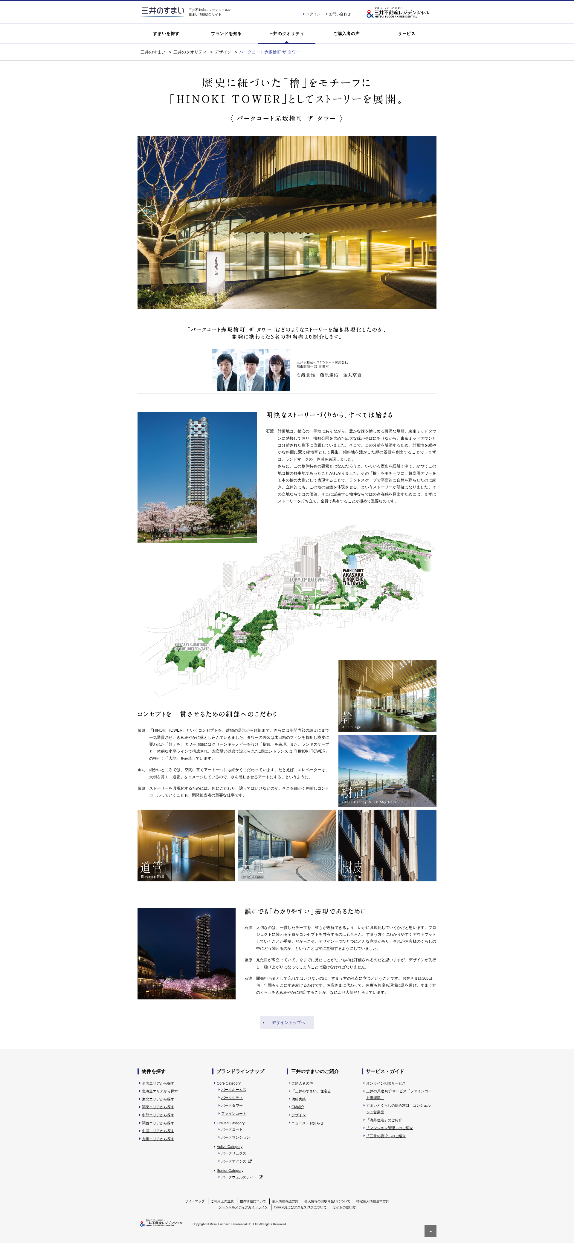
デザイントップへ (288, 1022)
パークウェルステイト (239, 1177)
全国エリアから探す (158, 1083)
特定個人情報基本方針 (372, 1201)
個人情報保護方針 (285, 1201)
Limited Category (231, 1123)
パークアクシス (233, 1161)
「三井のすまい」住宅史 (311, 1091)
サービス (407, 33)
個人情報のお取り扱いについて (327, 1201)
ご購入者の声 (346, 33)
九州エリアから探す (158, 1139)
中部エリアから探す (158, 1115)
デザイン (298, 1115)
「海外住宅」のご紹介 (384, 1120)
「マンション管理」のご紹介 (389, 1128)
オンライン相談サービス (386, 1083)
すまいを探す (166, 33)
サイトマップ (195, 1201)
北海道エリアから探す (160, 1091)
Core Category (229, 1083)
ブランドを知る (226, 33)
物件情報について (253, 1201)
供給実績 (298, 1099)
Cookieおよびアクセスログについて (300, 1207)
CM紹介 (297, 1107)
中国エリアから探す (158, 1131)
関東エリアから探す (158, 1107)
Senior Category (230, 1171)
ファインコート (233, 1113)
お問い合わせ (340, 14)
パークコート (232, 1129)
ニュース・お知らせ (307, 1123)
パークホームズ (233, 1090)
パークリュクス (233, 1153)
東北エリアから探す (158, 1099)
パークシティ (232, 1098)
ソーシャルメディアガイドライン (243, 1207)
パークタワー (232, 1105)
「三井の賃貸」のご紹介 (386, 1136)
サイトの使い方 (344, 1207)
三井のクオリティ (286, 33)
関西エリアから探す (158, 1123)
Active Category (229, 1147)
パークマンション (235, 1137)
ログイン (313, 14)
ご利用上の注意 (222, 1201)
